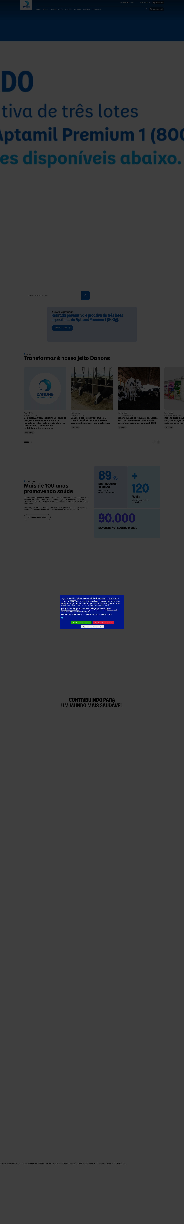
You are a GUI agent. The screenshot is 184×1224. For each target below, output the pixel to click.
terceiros (73, 600)
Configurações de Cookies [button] (70, 610)
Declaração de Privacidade (79, 611)
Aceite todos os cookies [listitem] (81, 623)
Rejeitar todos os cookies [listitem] (103, 623)
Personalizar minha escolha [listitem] (92, 627)
